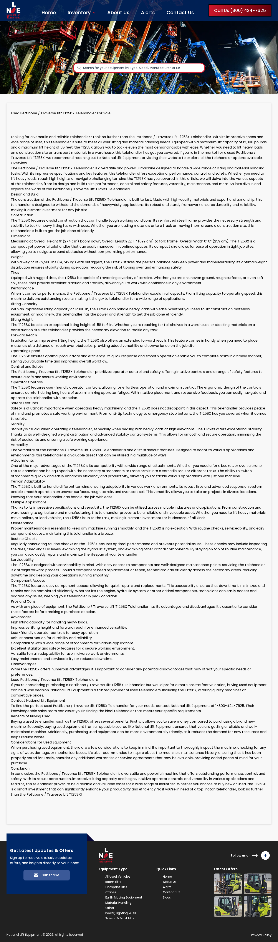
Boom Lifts (113, 882)
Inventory (79, 13)
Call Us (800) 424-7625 (240, 10)
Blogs (167, 897)
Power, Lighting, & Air (120, 913)
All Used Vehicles (117, 876)
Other (109, 908)
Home (48, 12)
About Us (118, 12)
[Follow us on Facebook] (265, 855)
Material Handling (118, 902)
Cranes (110, 892)
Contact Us (180, 12)
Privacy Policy (261, 935)
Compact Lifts (116, 887)
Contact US (171, 892)
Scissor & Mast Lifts (119, 918)
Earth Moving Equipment (123, 897)
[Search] (79, 68)
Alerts (148, 12)
